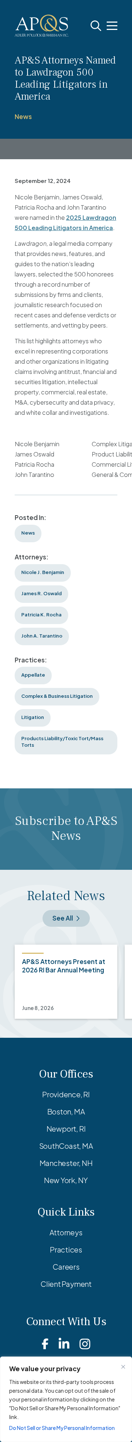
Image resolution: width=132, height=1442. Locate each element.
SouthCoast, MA (66, 1145)
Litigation (32, 717)
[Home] (42, 26)
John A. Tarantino (41, 636)
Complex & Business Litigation (57, 696)
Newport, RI (66, 1128)
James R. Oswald (41, 593)
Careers (65, 1266)
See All (62, 918)
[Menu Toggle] (112, 26)
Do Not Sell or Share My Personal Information (62, 1427)
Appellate (33, 675)
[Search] (96, 25)
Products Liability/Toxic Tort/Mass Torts (62, 741)
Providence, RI (66, 1094)
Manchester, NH (66, 1162)
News (23, 116)
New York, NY (66, 1180)
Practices (66, 1249)
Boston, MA (66, 1111)
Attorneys (66, 1232)
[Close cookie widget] (123, 1367)
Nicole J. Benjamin (42, 572)
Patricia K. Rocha (41, 614)
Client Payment (66, 1283)
